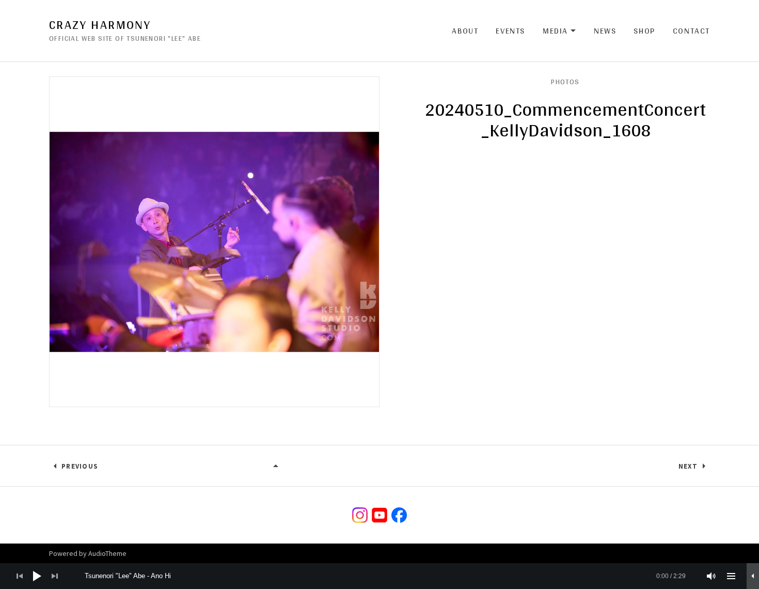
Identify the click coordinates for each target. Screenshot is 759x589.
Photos (565, 81)
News (605, 30)
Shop (644, 30)
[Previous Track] (19, 576)
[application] (379, 576)
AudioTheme (107, 553)
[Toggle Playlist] (731, 576)
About (465, 30)
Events (510, 30)
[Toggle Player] (753, 576)
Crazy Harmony (100, 25)
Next (688, 466)
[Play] (37, 576)
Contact (691, 30)
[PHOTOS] (276, 466)
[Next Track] (54, 576)
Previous (79, 466)
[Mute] (711, 576)
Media (559, 31)
